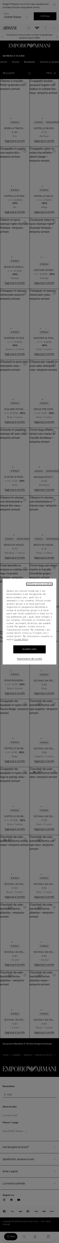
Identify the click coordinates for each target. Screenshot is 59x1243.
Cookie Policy (21, 640)
